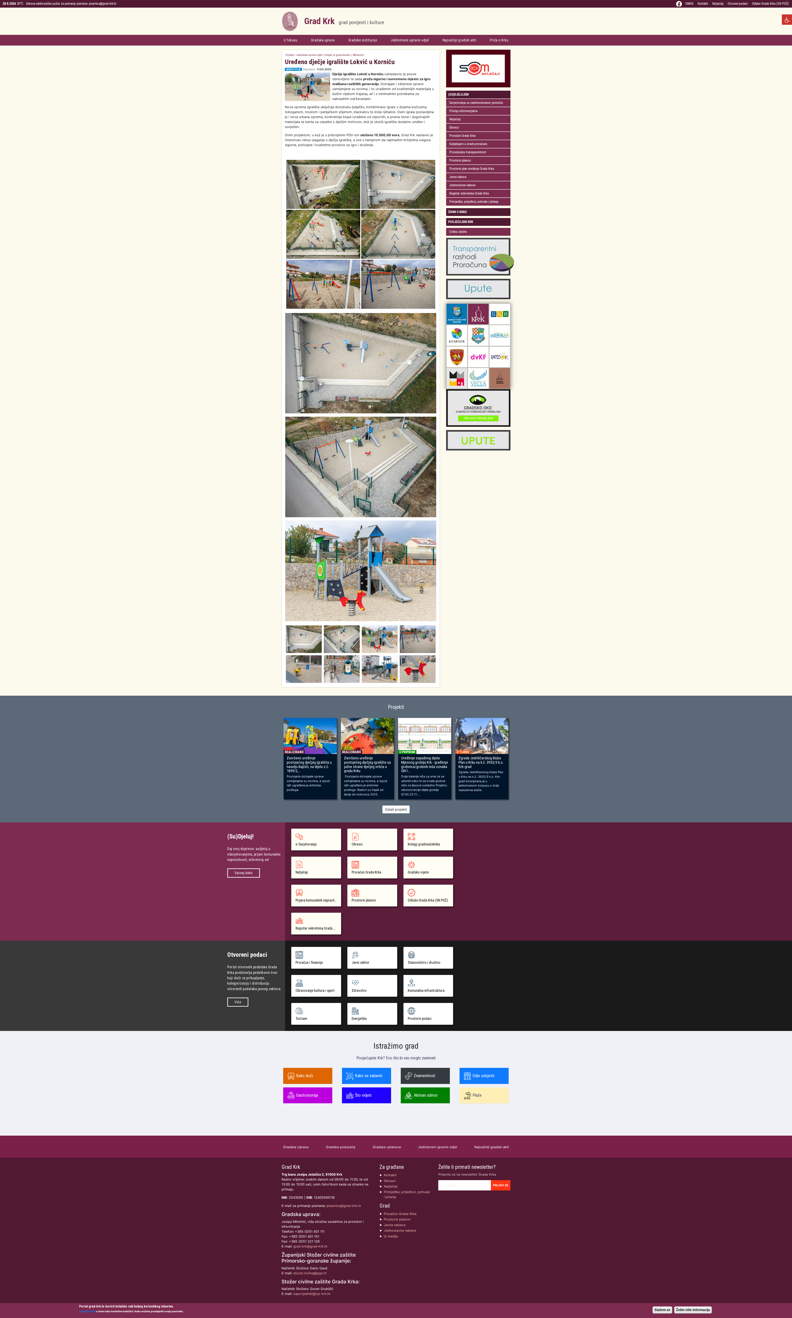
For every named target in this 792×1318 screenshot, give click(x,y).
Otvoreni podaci (738, 4)
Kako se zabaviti (368, 1075)
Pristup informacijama (463, 111)
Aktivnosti (358, 54)
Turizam (301, 1019)
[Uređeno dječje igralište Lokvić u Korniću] (304, 639)
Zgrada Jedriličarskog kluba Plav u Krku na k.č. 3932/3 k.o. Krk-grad (480, 762)
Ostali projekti (396, 809)
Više (238, 1002)
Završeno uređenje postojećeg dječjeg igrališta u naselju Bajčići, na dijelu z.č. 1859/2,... (309, 764)
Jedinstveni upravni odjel (410, 40)
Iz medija (391, 1236)
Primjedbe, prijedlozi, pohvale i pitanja (473, 202)
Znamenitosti (424, 1075)
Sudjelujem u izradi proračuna (468, 144)
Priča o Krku (499, 40)
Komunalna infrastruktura (426, 990)
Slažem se (662, 1310)
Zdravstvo (359, 990)
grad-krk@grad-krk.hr (310, 1246)
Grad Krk (344, 21)
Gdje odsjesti (483, 1075)
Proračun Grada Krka (462, 136)
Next (516, 760)
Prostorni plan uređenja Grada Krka (471, 169)
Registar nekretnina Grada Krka (469, 193)
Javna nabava (457, 177)
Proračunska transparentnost (467, 152)
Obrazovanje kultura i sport (315, 990)
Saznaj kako (244, 873)
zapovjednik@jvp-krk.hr (311, 1294)
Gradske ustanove (387, 1147)
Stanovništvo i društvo (424, 962)
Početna (289, 54)
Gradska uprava (323, 40)
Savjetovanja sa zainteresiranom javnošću (476, 103)
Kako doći (304, 1075)
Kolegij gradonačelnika (424, 844)
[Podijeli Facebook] (431, 69)
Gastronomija (307, 1095)
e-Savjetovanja (306, 844)
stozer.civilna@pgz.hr (310, 1273)
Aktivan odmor (426, 1095)
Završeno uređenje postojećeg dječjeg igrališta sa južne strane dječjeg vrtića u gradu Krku (367, 764)
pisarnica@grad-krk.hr (103, 4)
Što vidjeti (363, 1095)
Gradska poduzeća (340, 1147)
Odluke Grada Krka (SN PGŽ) (770, 4)
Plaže (477, 1095)
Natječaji (718, 4)
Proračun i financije (309, 962)
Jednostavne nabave (462, 185)
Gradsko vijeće (418, 872)
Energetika (359, 1019)
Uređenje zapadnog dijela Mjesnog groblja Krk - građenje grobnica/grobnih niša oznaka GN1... (424, 764)
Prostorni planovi (460, 160)
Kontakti (703, 4)
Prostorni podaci (419, 1019)
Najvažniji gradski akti (459, 40)
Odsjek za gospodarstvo (337, 54)
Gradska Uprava (296, 1147)
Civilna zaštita (458, 232)
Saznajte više (87, 1311)
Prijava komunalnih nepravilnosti (318, 900)
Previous (275, 760)
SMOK (689, 4)
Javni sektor (360, 962)
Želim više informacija (693, 1310)
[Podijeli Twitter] (435, 69)
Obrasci (454, 127)
